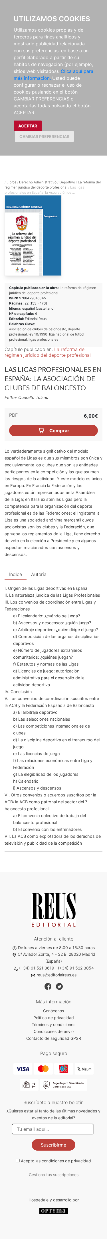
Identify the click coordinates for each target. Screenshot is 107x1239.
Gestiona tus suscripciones (53, 1174)
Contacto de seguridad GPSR (53, 1038)
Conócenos (53, 1010)
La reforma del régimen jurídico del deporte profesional (48, 352)
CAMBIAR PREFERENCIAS (44, 136)
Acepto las (56, 1160)
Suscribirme (53, 1145)
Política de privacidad (53, 1017)
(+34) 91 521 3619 (36, 967)
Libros (11, 182)
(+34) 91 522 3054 (76, 967)
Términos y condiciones (53, 1024)
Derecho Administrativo (37, 182)
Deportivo (67, 182)
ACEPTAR (27, 125)
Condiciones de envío (54, 1031)
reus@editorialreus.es (56, 974)
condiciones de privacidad (66, 1160)
